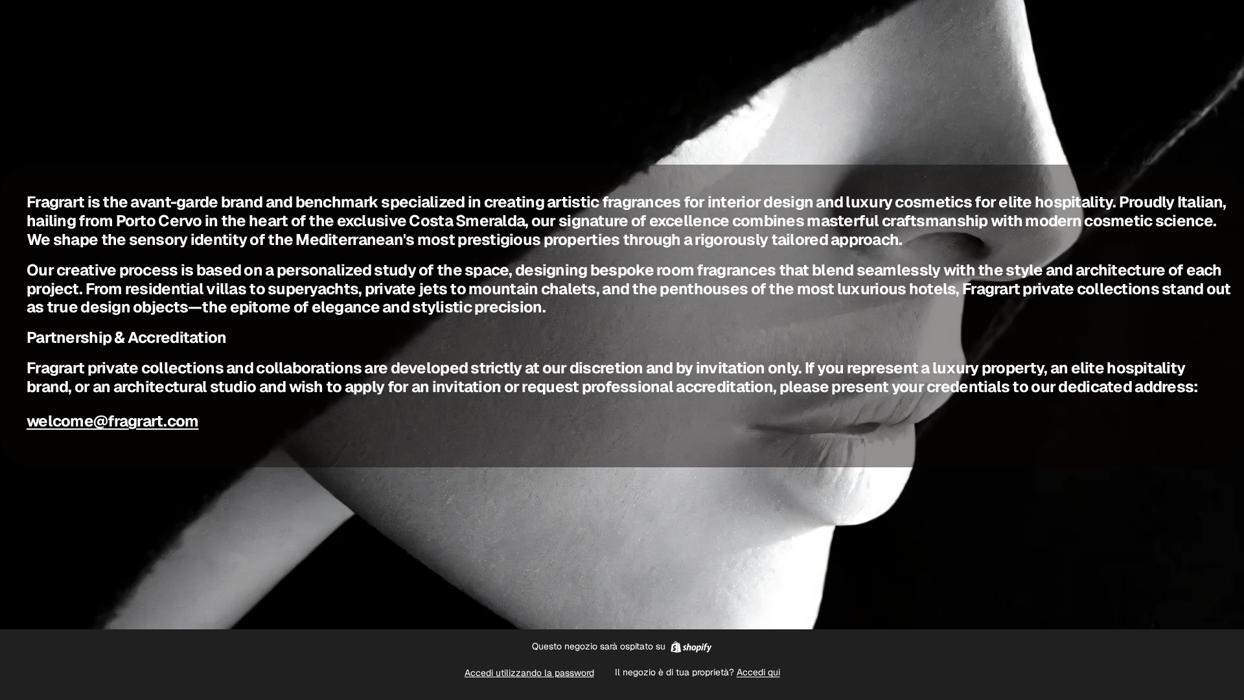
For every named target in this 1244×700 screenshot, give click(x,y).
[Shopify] (691, 647)
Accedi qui (758, 672)
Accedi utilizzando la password (529, 673)
